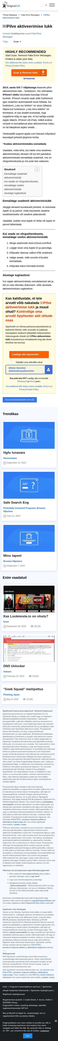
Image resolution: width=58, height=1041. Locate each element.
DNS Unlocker (14, 666)
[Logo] (11, 5)
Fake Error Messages (30, 15)
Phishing (8, 695)
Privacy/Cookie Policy (15, 66)
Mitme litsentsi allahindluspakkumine (21, 369)
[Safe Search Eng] (29, 485)
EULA (45, 62)
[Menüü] (52, 5)
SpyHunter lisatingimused (42, 990)
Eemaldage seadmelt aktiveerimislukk (15, 176)
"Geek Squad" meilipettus (23, 689)
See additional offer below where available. (23, 62)
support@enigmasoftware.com (43, 901)
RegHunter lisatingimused (14, 994)
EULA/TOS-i (36, 945)
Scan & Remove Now (25, 72)
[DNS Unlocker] (29, 648)
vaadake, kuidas (19, 825)
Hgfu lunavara (14, 452)
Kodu (5, 987)
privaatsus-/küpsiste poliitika (33, 819)
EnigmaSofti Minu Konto (35, 903)
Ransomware (10, 458)
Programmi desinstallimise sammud (25, 987)
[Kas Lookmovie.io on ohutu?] (29, 599)
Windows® (22, 381)
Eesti (46, 5)
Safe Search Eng (16, 502)
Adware (7, 671)
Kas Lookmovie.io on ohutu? (25, 616)
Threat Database (10, 15)
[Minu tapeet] (29, 538)
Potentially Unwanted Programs (19, 508)
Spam (17, 695)
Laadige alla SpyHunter (25, 354)
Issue (6, 622)
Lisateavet (44, 1031)
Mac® (32, 381)
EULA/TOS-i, (16, 819)
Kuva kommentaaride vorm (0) (19, 400)
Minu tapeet (12, 555)
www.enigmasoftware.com (32, 874)
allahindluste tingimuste (36, 947)
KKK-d (12, 782)
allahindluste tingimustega (13, 822)
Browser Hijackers (12, 561)
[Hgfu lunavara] (29, 435)
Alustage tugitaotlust (15, 193)
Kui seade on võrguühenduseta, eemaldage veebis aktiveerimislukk (21, 185)
